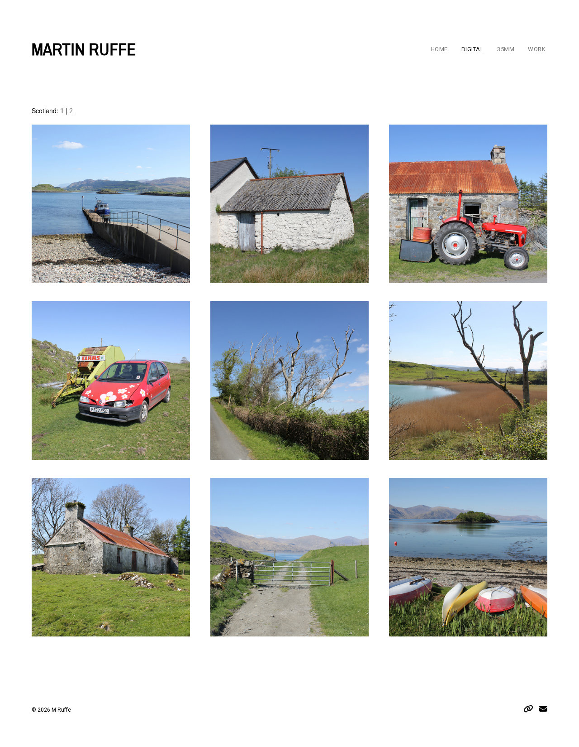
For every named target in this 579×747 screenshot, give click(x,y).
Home (439, 49)
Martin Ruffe (84, 49)
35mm (505, 49)
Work (537, 49)
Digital (472, 49)
